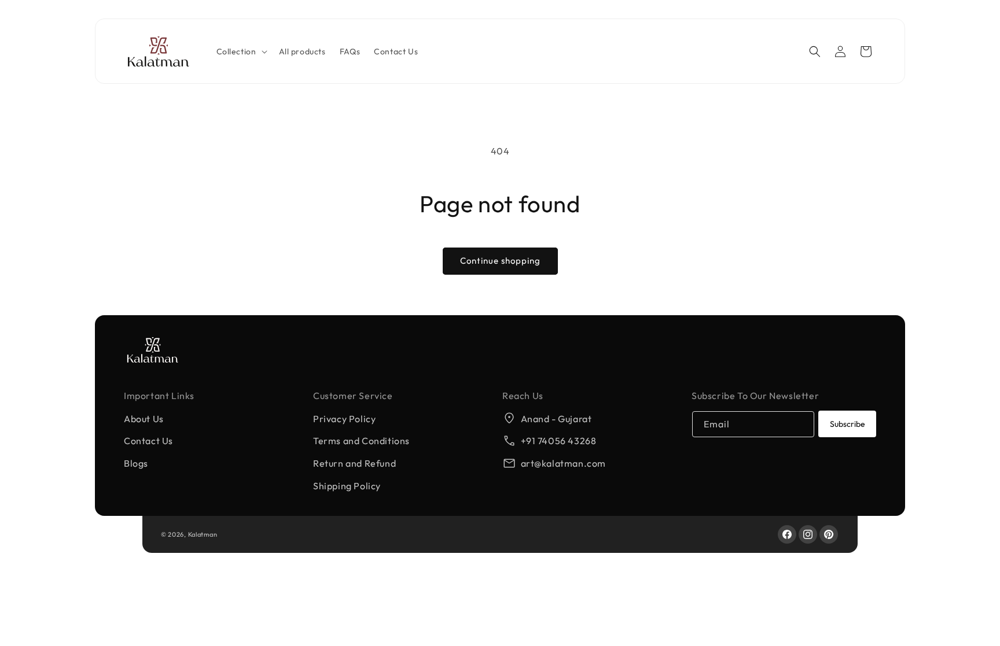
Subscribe (847, 424)
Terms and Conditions (361, 440)
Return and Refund (354, 463)
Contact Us (148, 440)
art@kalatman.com (563, 463)
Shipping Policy (347, 486)
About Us (144, 418)
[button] (240, 51)
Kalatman (203, 534)
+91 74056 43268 (559, 440)
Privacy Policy (344, 418)
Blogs (136, 463)
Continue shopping (500, 260)
